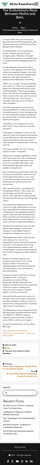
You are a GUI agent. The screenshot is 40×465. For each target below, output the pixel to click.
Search (6, 387)
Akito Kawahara (22, 4)
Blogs (7, 348)
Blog (23, 28)
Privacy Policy (20, 447)
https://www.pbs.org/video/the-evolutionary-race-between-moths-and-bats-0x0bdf (19, 333)
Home (14, 28)
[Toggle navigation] (35, 4)
